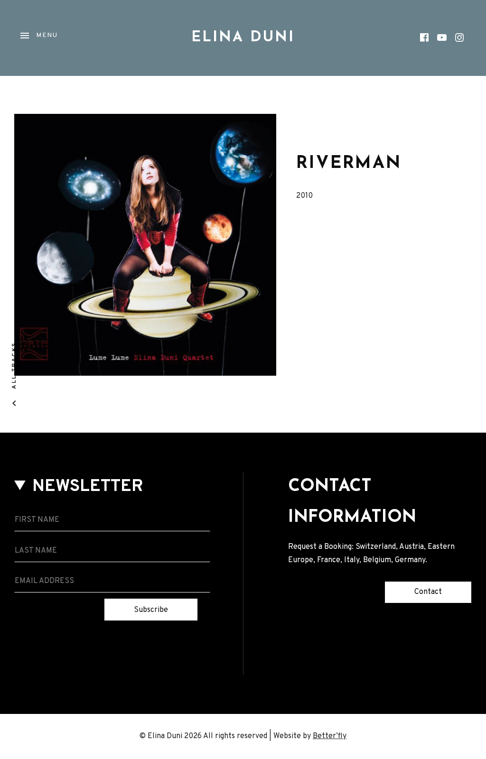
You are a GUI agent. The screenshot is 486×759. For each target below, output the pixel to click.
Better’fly (329, 736)
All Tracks (14, 365)
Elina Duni (243, 37)
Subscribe (151, 610)
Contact (428, 592)
